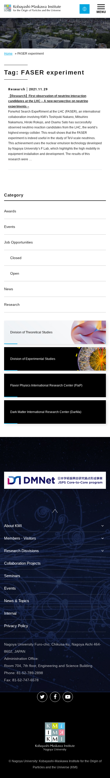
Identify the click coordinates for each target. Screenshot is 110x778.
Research (12, 304)
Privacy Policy (16, 626)
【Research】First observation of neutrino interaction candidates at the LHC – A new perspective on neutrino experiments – (48, 101)
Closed (15, 258)
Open (14, 273)
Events (9, 227)
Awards (10, 211)
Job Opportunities (18, 242)
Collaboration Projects (22, 563)
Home (8, 53)
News (8, 289)
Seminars (12, 576)
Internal (10, 613)
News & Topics (16, 601)
